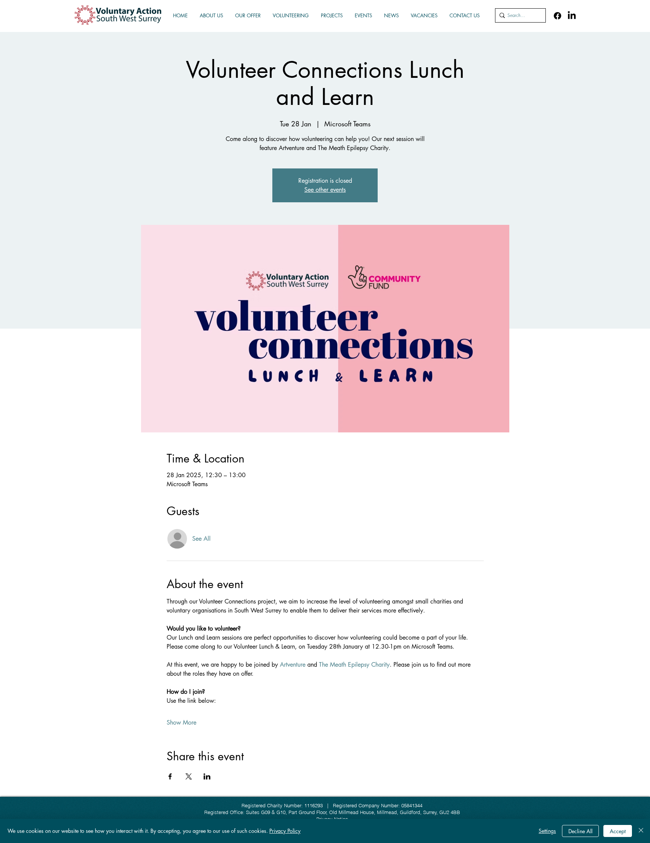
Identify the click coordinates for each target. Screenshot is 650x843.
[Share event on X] (188, 776)
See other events (325, 190)
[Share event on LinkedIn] (207, 776)
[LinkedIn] (572, 16)
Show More (181, 722)
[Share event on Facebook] (170, 776)
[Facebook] (557, 16)
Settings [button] (547, 830)
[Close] (640, 831)
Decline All (580, 831)
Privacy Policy (285, 830)
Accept (618, 831)
